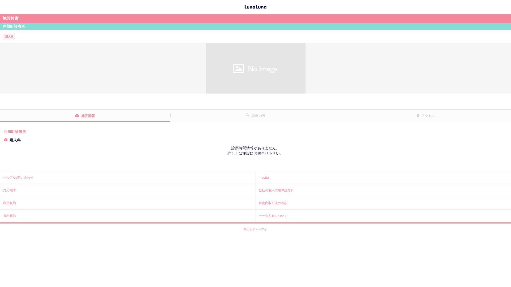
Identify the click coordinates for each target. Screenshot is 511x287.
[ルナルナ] (255, 6)
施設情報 (88, 116)
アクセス (428, 116)
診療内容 (258, 116)
